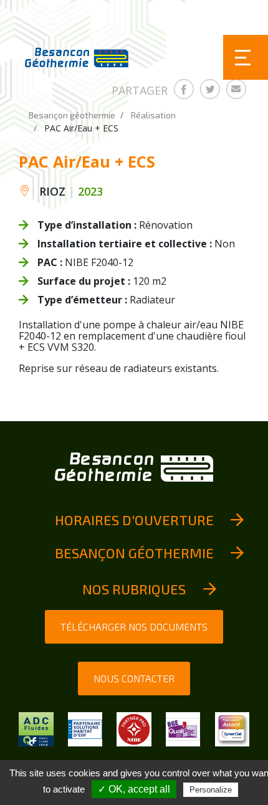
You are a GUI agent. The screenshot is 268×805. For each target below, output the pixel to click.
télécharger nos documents (134, 626)
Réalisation (153, 115)
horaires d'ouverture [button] (134, 520)
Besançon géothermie (72, 115)
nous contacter (134, 678)
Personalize (210, 789)
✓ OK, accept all (134, 789)
